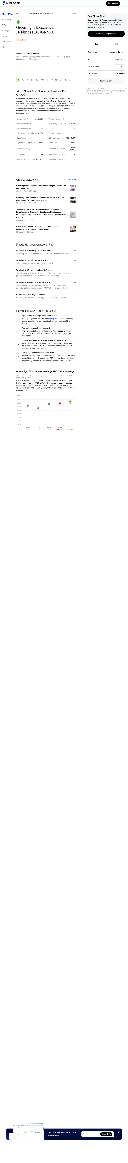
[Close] (118, 1132)
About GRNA (7, 14)
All (61, 80)
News (4, 36)
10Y (56, 80)
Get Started (113, 3)
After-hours (7, 47)
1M (27, 80)
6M (37, 80)
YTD (42, 80)
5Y (52, 80)
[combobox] (116, 52)
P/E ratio (5, 25)
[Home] (11, 3)
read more (30, 113)
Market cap (6, 20)
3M (32, 80)
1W (23, 80)
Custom (68, 80)
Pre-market (6, 42)
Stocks (22, 13)
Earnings (5, 31)
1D (18, 80)
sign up (51, 319)
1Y (47, 80)
